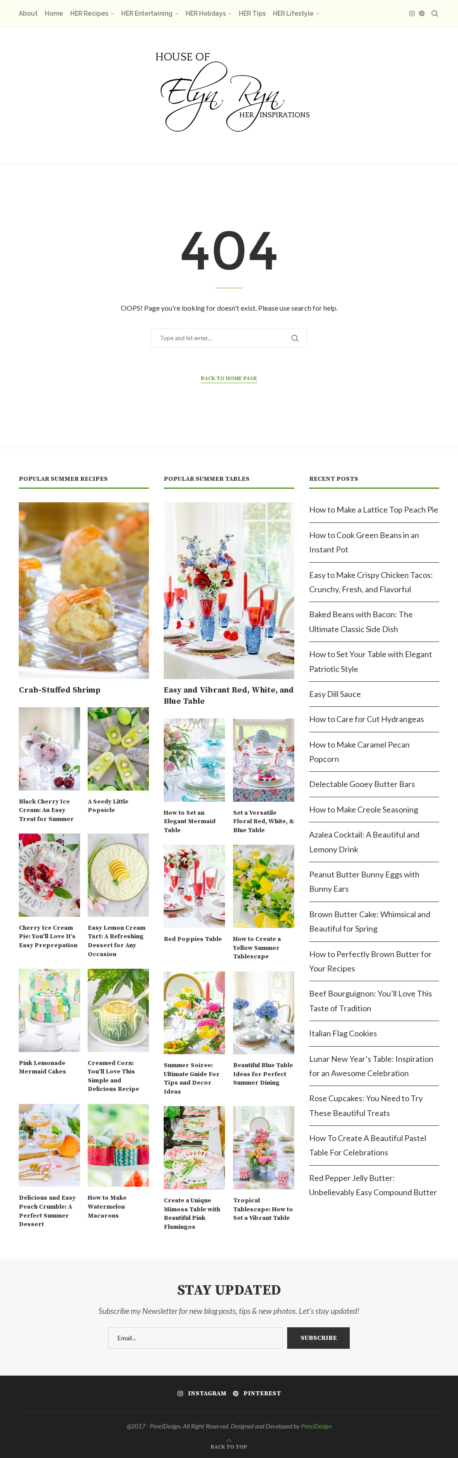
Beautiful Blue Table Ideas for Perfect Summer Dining (263, 1074)
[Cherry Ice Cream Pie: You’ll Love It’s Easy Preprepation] (49, 875)
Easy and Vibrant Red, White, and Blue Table (229, 695)
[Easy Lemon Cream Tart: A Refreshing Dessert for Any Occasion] (118, 875)
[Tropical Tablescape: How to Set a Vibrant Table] (263, 1147)
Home (54, 13)
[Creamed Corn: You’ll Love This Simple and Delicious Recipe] (118, 1010)
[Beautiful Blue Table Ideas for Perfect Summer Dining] (263, 1012)
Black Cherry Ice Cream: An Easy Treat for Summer (46, 810)
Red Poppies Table (193, 939)
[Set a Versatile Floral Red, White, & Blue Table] (263, 759)
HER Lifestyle (293, 13)
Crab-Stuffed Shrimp (60, 690)
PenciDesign (316, 1426)
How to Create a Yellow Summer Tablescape (257, 948)
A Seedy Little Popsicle (108, 806)
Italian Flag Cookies (343, 1033)
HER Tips (252, 13)
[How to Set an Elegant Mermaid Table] (194, 759)
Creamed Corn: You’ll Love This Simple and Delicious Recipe (113, 1076)
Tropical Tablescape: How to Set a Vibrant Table (263, 1209)
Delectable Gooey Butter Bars (362, 784)
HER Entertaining (147, 13)
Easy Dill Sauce (335, 694)
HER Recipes (89, 13)
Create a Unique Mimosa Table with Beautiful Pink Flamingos (192, 1214)
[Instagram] (412, 13)
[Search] (434, 13)
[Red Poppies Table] (194, 886)
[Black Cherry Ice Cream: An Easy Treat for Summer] (49, 748)
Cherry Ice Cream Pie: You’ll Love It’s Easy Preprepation (48, 936)
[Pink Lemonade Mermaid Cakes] (49, 1010)
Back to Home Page (229, 378)
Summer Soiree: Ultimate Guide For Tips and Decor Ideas (192, 1078)
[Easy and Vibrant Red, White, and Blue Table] (229, 590)
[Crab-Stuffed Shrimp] (84, 590)
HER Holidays (206, 13)
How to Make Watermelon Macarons (107, 1206)
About (28, 13)
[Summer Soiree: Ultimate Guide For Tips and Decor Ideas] (194, 1012)
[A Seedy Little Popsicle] (118, 748)
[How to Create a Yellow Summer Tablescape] (263, 886)
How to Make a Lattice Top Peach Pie (373, 509)
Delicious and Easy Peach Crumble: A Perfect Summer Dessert (47, 1211)
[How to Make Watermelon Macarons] (118, 1145)
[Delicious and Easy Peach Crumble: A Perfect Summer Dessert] (49, 1145)
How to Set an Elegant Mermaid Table (190, 821)
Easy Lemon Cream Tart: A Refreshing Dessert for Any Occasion (116, 941)
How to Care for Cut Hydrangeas (366, 719)
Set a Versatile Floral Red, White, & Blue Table (263, 821)
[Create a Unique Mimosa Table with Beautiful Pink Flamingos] (194, 1147)
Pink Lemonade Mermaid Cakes (42, 1067)
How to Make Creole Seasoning (363, 809)
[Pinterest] (421, 13)
